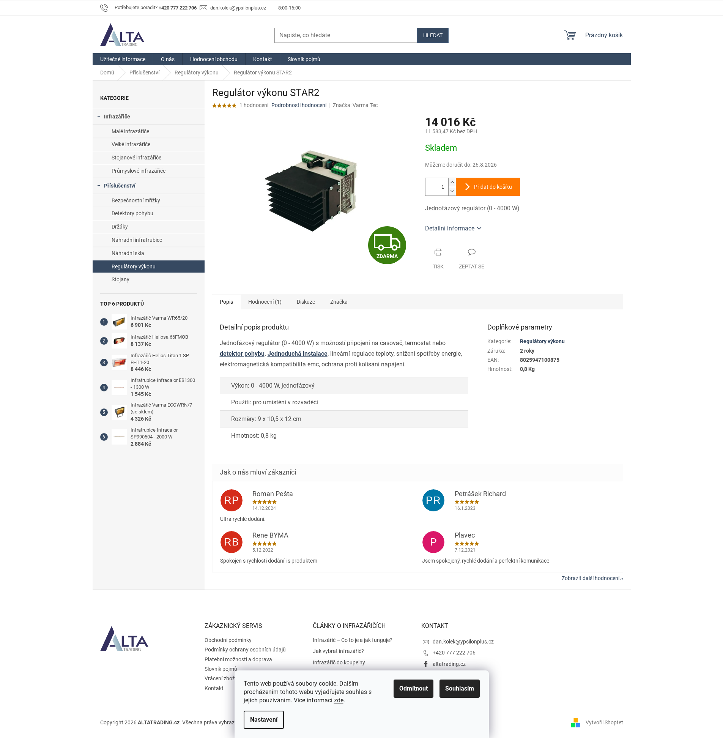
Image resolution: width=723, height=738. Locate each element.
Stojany (120, 279)
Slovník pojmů (221, 669)
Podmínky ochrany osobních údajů (245, 650)
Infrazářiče (117, 117)
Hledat (433, 35)
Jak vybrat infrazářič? (338, 651)
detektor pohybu (242, 353)
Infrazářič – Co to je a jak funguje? (352, 640)
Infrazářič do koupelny (339, 662)
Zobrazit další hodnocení (590, 578)
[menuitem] (123, 59)
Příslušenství (119, 186)
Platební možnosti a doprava (238, 659)
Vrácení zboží (220, 678)
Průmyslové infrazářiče (138, 171)
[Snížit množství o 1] (452, 191)
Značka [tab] (339, 302)
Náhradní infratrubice (137, 240)
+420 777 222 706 (454, 653)
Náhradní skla (128, 253)
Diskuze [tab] (306, 302)
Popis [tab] (226, 302)
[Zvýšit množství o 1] (452, 182)
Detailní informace (449, 228)
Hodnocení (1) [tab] (265, 302)
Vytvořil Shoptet (604, 722)
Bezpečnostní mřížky (136, 200)
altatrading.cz (449, 664)
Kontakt (214, 688)
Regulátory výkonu (134, 266)
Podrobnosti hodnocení (298, 105)
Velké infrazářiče (131, 144)
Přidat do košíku (493, 187)
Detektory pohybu (132, 213)
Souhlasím (459, 688)
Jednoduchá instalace (298, 353)
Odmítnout (413, 688)
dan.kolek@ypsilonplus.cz (463, 642)
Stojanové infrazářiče (136, 158)
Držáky (120, 227)
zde (338, 700)
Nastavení (263, 719)
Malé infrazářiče (130, 131)
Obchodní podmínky (228, 640)
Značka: (355, 105)
